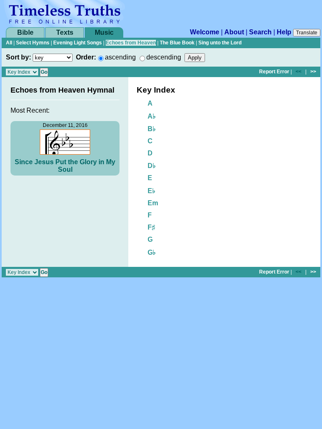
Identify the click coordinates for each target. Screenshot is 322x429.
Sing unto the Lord (220, 43)
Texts (64, 32)
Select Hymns (32, 43)
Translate (306, 33)
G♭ (152, 252)
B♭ (152, 128)
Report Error (274, 72)
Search (260, 32)
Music (104, 32)
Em (153, 203)
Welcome (204, 32)
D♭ (152, 165)
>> (313, 72)
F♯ (151, 227)
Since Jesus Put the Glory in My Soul (65, 165)
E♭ (152, 190)
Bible (25, 32)
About (234, 32)
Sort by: (18, 57)
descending (163, 57)
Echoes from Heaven (131, 43)
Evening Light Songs (77, 43)
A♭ (152, 116)
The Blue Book (177, 43)
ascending (120, 57)
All (9, 43)
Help (284, 32)
